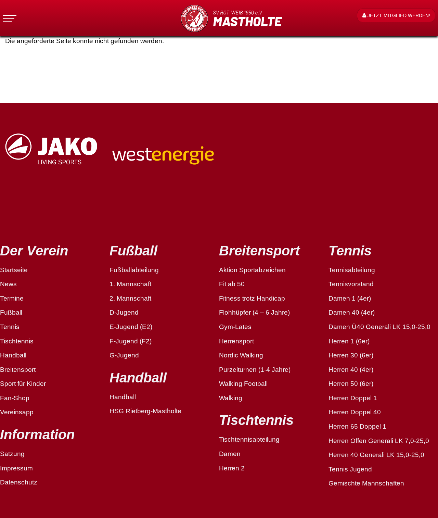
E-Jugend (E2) (131, 326)
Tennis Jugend (350, 469)
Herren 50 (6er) (350, 383)
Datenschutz (18, 482)
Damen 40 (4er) (351, 312)
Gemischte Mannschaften (366, 483)
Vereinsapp (17, 412)
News (8, 284)
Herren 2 (232, 468)
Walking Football (243, 383)
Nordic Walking (241, 355)
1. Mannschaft (130, 284)
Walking (230, 398)
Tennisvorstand (351, 284)
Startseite (14, 270)
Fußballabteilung (134, 270)
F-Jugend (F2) (131, 341)
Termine (12, 298)
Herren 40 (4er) (350, 369)
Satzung (12, 453)
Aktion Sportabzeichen (252, 270)
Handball (13, 355)
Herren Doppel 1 (352, 398)
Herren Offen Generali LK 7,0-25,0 (378, 440)
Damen (230, 453)
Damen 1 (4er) (349, 298)
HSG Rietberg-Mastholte (145, 411)
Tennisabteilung (351, 270)
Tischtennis (17, 341)
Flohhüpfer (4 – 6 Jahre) (254, 312)
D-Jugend (124, 312)
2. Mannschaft (130, 298)
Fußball (11, 312)
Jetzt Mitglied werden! (398, 15)
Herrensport (236, 341)
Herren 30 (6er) (350, 355)
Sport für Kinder (23, 383)
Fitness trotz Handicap (252, 298)
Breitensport (18, 369)
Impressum (16, 468)
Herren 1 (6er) (349, 341)
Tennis (10, 326)
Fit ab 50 (232, 284)
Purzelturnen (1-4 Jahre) (255, 369)
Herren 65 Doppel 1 (357, 426)
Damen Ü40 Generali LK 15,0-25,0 (379, 326)
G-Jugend (124, 355)
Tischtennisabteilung (249, 439)
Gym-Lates (235, 326)
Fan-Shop (14, 398)
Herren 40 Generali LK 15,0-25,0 (376, 454)
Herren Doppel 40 (354, 412)
